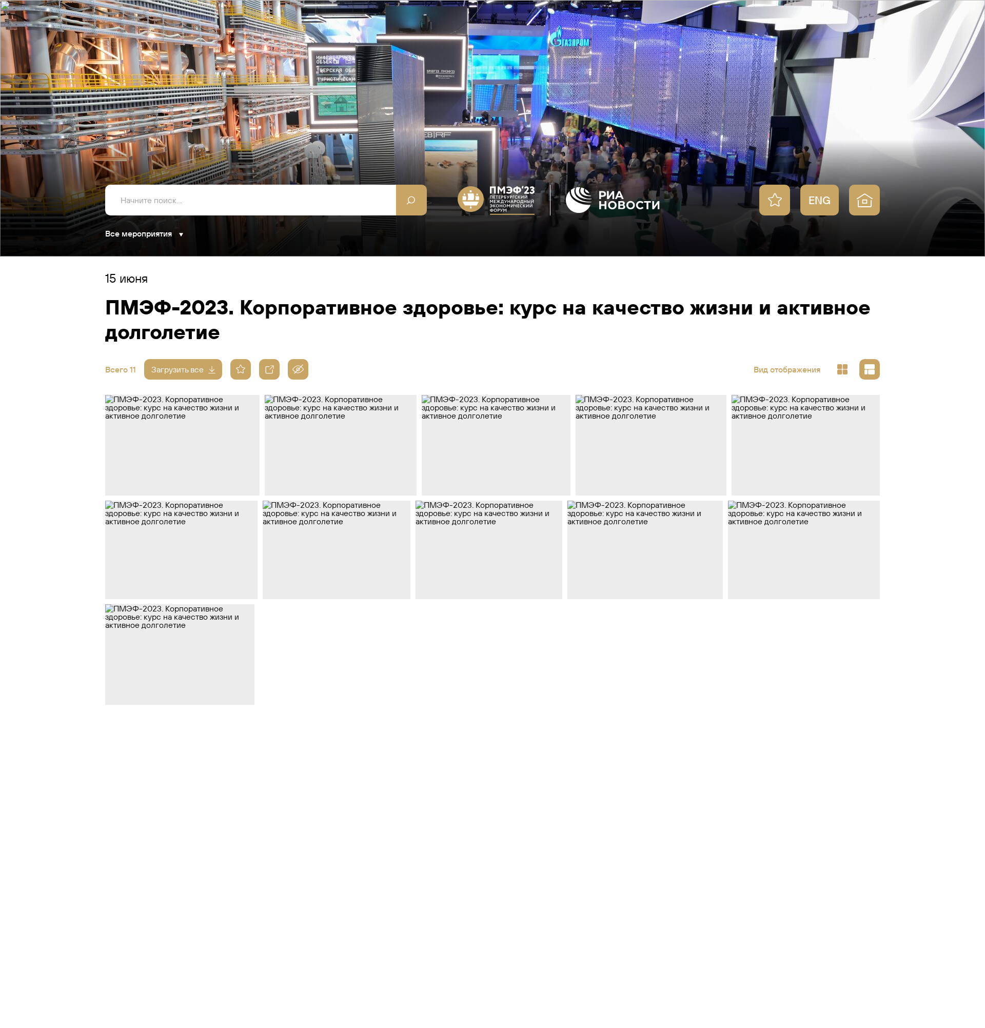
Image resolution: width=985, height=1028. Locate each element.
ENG (820, 200)
